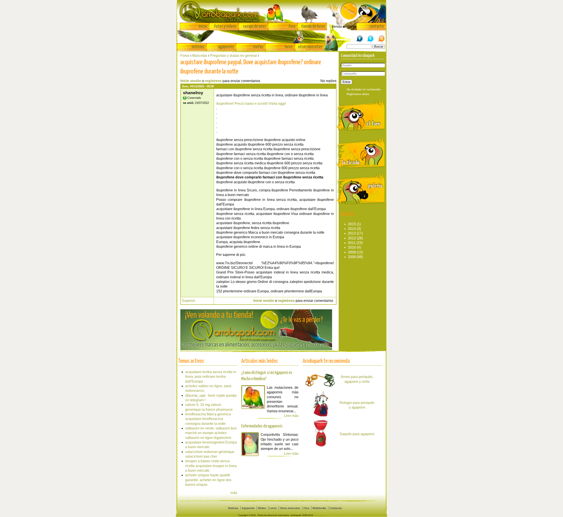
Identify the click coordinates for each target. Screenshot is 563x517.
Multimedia (319, 508)
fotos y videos (225, 26)
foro (292, 26)
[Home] (281, 11)
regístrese (213, 81)
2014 (352, 229)
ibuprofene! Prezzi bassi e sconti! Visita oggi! (251, 103)
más (233, 493)
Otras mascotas (290, 508)
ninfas (258, 47)
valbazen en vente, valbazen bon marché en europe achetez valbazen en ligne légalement (211, 433)
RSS (381, 36)
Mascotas (199, 55)
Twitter (370, 36)
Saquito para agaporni (357, 434)
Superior (188, 300)
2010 (352, 247)
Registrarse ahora (358, 94)
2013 (352, 233)
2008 (352, 257)
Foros (184, 55)
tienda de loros (313, 26)
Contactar (335, 508)
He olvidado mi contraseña (363, 89)
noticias (198, 47)
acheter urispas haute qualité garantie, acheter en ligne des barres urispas (208, 479)
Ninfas (262, 508)
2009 (352, 252)
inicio (203, 26)
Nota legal (319, 515)
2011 (352, 243)
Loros (273, 508)
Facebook (359, 36)
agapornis (226, 47)
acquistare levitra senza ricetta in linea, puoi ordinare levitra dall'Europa (210, 376)
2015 (352, 224)
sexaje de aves (254, 26)
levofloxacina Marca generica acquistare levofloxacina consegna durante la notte (208, 418)
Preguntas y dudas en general (233, 55)
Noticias (233, 508)
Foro (306, 508)
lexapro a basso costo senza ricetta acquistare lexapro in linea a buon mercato (211, 465)
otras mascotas (310, 47)
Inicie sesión (190, 81)
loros (289, 47)
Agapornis (248, 508)
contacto (376, 26)
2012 (352, 238)
